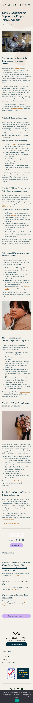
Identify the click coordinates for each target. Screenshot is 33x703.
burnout (13, 215)
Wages (14, 144)
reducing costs (25, 392)
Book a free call (16, 644)
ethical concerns (7, 206)
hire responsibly (17, 109)
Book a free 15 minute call (10, 523)
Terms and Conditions (9, 663)
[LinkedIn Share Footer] (15, 689)
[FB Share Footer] (11, 689)
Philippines (18, 68)
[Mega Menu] (28, 5)
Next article (15, 545)
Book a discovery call (15, 616)
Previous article (18, 535)
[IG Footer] (22, 689)
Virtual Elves (18, 481)
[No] (31, 696)
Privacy (4, 660)
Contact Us (5, 656)
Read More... (17, 576)
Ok (17, 700)
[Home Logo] (14, 5)
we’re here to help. (8, 520)
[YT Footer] (18, 689)
